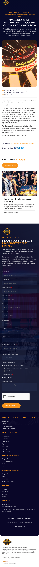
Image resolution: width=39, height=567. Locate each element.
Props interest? (7, 374)
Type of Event (7, 312)
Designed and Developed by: (9, 564)
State (4, 328)
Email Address (7, 287)
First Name (6, 271)
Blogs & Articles (16, 143)
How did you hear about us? (11, 354)
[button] (15, 148)
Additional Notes (7, 381)
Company (5, 304)
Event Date (6, 320)
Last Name (6, 279)
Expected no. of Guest (9, 344)
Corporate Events (28, 143)
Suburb (4, 336)
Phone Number (7, 295)
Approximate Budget (9, 362)
